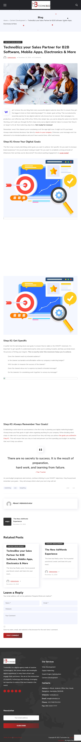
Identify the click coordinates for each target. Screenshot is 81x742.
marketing (8, 488)
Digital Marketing (48, 670)
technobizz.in (53, 695)
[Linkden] (16, 691)
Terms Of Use (7, 737)
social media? (64, 153)
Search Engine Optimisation (51, 674)
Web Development (49, 667)
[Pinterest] (19, 691)
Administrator (11, 57)
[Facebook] (4, 691)
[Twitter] (8, 691)
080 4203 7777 (51, 706)
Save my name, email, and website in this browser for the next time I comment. (30, 630)
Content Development (18, 20)
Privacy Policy (17, 737)
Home (5, 20)
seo (15, 488)
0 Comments (37, 57)
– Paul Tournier (40, 472)
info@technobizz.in (53, 698)
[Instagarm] (12, 691)
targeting (23, 488)
